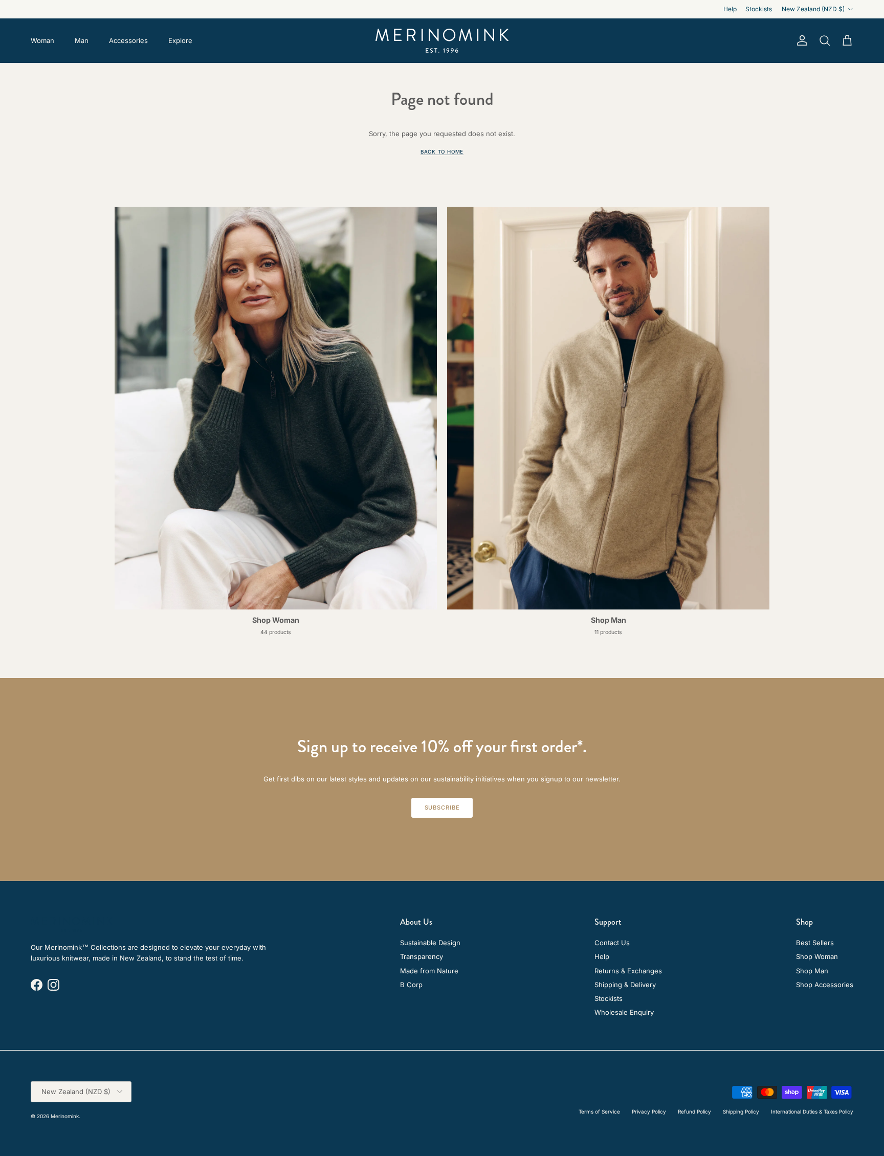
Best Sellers (815, 943)
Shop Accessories (824, 984)
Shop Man (812, 971)
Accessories (128, 40)
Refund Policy (694, 1111)
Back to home (442, 152)
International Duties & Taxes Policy (812, 1111)
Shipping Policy (741, 1111)
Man (82, 40)
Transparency (421, 956)
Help (730, 9)
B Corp (411, 984)
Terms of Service (599, 1111)
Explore (180, 40)
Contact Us (612, 943)
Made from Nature (429, 971)
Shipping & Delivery (625, 984)
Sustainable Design (430, 943)
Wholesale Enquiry (624, 1012)
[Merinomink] (442, 41)
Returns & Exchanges (628, 971)
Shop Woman (817, 956)
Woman (42, 40)
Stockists (758, 9)
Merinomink (65, 1116)
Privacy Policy (649, 1111)
